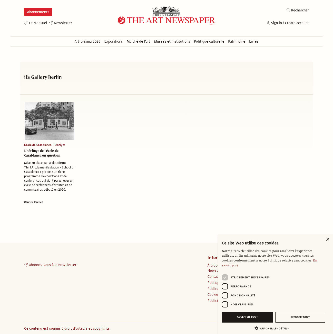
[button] (273, 328)
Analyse (60, 145)
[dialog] (275, 284)
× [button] (327, 239)
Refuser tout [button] (300, 317)
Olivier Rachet (33, 202)
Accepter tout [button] (247, 317)
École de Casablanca (37, 145)
